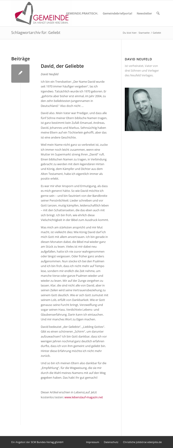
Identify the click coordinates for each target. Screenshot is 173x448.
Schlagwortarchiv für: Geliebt (35, 32)
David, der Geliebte (62, 66)
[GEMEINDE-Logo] (41, 13)
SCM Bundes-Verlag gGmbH (47, 442)
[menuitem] (82, 13)
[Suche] (158, 13)
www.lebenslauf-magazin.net (83, 397)
